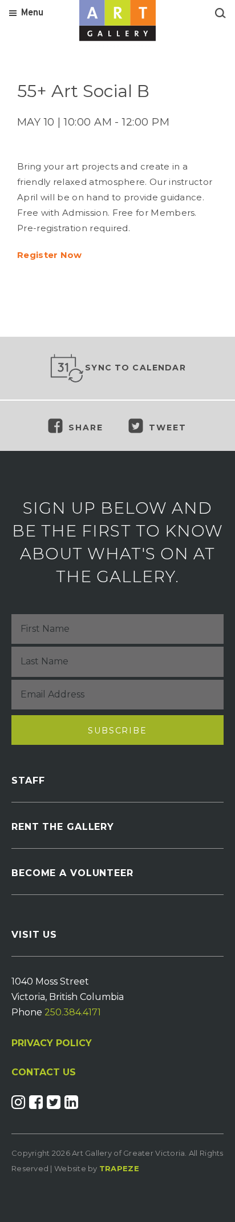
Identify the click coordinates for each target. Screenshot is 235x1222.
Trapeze (119, 1168)
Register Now (49, 254)
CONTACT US (43, 1072)
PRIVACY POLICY (51, 1043)
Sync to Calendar (135, 367)
